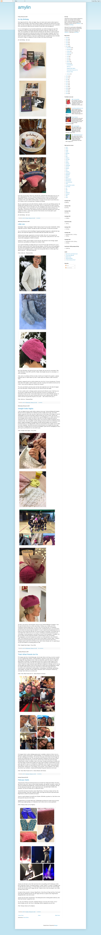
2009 (67, 88)
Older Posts (57, 915)
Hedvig (67, 162)
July (68, 56)
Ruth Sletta (68, 186)
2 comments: (39, 773)
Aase (67, 147)
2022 (67, 37)
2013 (67, 81)
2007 (67, 91)
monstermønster (69, 182)
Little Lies (21, 224)
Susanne (67, 194)
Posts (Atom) (26, 917)
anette (67, 150)
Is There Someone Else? (71, 259)
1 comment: (38, 218)
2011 (67, 84)
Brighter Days (68, 256)
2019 (67, 42)
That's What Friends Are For (28, 654)
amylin (24, 7)
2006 (67, 93)
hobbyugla (68, 165)
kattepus (67, 168)
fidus (67, 156)
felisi (67, 154)
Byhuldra (67, 153)
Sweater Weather (69, 258)
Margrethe (68, 174)
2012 (67, 83)
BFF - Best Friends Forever (77, 134)
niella (67, 183)
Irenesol (67, 167)
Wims (67, 197)
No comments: (41, 648)
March (68, 61)
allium (67, 148)
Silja (66, 189)
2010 (67, 86)
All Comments (69, 267)
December (69, 47)
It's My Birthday (23, 19)
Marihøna (68, 176)
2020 (67, 41)
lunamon (67, 171)
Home (39, 915)
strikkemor (68, 192)
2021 (67, 39)
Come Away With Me (70, 255)
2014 (67, 79)
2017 (67, 46)
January (68, 74)
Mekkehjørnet (68, 179)
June (68, 58)
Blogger (55, 925)
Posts (67, 265)
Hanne (67, 161)
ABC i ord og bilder (75, 99)
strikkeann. (79, 23)
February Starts (23, 780)
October (68, 51)
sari (66, 188)
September (69, 52)
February (69, 63)
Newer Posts (20, 915)
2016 (67, 76)
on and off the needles (70, 185)
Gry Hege (68, 159)
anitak (67, 151)
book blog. (76, 32)
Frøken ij (67, 157)
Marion (67, 177)
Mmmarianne (68, 180)
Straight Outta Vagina (25, 408)
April (68, 59)
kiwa (67, 170)
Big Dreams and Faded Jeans (72, 253)
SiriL (67, 191)
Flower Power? (75, 117)
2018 (67, 44)
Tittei (67, 195)
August (68, 54)
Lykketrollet (68, 173)
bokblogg (71, 24)
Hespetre (67, 163)
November (69, 49)
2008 (67, 90)
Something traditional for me (77, 108)
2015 (67, 77)
